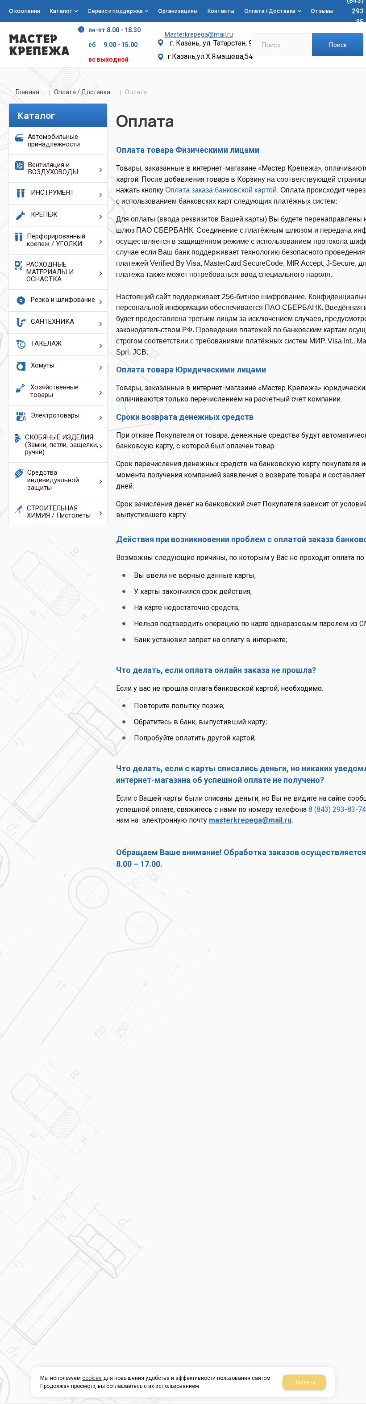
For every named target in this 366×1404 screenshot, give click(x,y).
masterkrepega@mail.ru (250, 820)
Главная (27, 92)
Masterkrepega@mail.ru (199, 34)
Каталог (36, 115)
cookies (92, 1378)
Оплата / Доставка (82, 92)
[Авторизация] (361, 4)
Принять (304, 1382)
